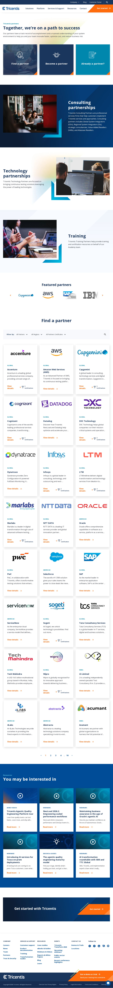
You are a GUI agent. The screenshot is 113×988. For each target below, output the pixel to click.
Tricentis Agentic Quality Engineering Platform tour (20, 812)
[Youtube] (108, 946)
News (5, 949)
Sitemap (103, 984)
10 (67, 755)
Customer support (27, 945)
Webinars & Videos (44, 952)
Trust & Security (9, 958)
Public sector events (59, 956)
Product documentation (26, 949)
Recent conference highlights (62, 961)
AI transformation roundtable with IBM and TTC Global (91, 860)
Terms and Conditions (91, 984)
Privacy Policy (63, 984)
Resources (72, 8)
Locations (75, 949)
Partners (6, 955)
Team (5, 952)
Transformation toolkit (26, 958)
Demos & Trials (77, 945)
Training (23, 954)
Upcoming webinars (58, 951)
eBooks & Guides (44, 949)
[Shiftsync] (103, 946)
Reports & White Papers (43, 956)
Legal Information (76, 984)
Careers (6, 945)
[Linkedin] (99, 946)
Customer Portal (95, 2)
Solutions (29, 8)
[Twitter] (90, 946)
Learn (39, 964)
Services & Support (56, 8)
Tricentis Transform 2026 (60, 946)
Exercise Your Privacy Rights (47, 984)
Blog (84, 2)
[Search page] (107, 2)
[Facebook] (94, 946)
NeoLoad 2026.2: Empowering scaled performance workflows (55, 814)
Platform (40, 8)
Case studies (42, 945)
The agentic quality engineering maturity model (53, 860)
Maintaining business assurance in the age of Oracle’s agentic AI (91, 814)
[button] (10, 295)
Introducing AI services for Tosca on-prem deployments (20, 860)
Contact (83, 8)
